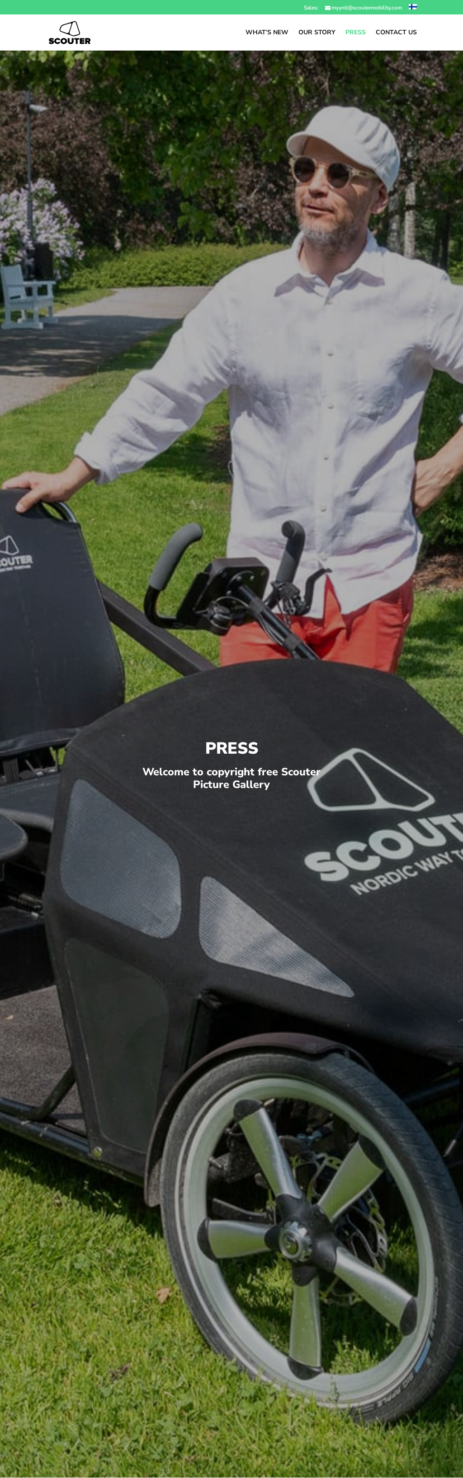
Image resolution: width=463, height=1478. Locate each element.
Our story (316, 33)
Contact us (396, 33)
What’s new (267, 33)
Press (355, 33)
